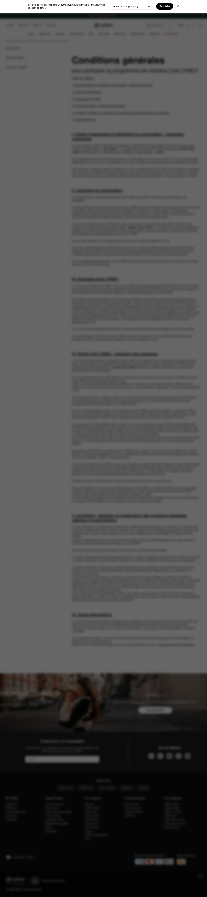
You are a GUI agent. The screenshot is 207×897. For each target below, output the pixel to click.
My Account (11, 815)
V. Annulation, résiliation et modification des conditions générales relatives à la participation (121, 113)
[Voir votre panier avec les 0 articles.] (200, 25)
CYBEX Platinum (93, 807)
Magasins (127, 787)
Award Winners (92, 819)
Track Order (11, 819)
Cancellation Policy (54, 819)
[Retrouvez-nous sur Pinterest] (160, 756)
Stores (88, 838)
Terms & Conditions (54, 804)
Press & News (91, 827)
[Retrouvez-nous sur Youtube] (188, 756)
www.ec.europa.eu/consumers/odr (176, 644)
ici (100, 380)
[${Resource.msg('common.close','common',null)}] (203, 16)
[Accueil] (103, 25)
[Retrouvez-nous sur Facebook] (151, 756)
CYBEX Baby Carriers (174, 819)
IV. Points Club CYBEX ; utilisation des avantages (98, 106)
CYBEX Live (38, 25)
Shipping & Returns (134, 811)
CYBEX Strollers (171, 804)
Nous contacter (107, 787)
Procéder (164, 6)
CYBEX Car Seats (172, 811)
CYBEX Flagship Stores (96, 835)
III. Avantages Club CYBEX (86, 99)
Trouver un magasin (16, 67)
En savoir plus (155, 710)
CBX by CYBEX (92, 815)
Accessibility (51, 831)
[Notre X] (178, 756)
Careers (89, 831)
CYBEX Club (23, 25)
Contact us (130, 815)
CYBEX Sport (170, 815)
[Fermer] (177, 6)
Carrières (10, 25)
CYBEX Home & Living (174, 823)
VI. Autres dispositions (84, 119)
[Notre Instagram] (169, 756)
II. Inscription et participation (87, 92)
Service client (13, 48)
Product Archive (171, 827)
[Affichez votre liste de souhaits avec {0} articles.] (193, 25)
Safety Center (91, 823)
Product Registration (15, 811)
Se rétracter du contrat (56, 823)
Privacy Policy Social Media (58, 811)
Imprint (48, 827)
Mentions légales (15, 57)
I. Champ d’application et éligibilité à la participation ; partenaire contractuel (112, 85)
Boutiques (51, 25)
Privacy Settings (53, 815)
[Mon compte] (187, 25)
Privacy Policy (51, 807)
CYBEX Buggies (171, 807)
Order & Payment (133, 807)
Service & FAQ (132, 804)
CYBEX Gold (91, 811)
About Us (89, 804)
